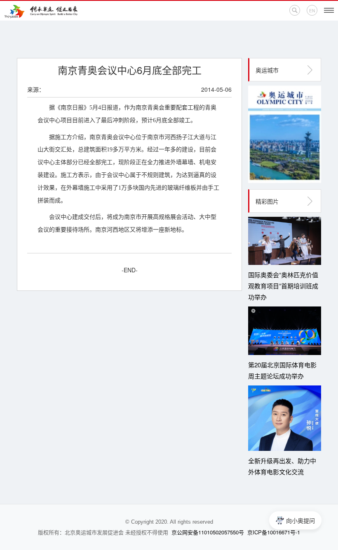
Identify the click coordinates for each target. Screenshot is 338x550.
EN (312, 11)
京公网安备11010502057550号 (207, 532)
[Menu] (329, 10)
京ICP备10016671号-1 (273, 532)
